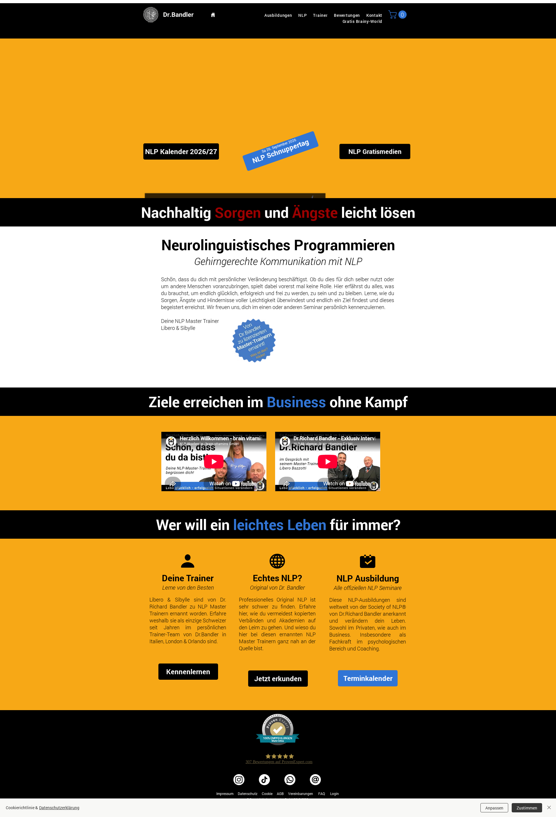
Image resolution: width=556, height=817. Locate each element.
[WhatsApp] (289, 779)
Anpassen (494, 808)
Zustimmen (527, 808)
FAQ (321, 793)
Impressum (224, 793)
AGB (280, 793)
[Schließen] (549, 807)
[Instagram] (238, 779)
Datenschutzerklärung (59, 807)
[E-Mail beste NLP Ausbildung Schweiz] (315, 779)
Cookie (267, 793)
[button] (398, 14)
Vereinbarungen (300, 793)
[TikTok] (264, 779)
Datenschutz (247, 793)
